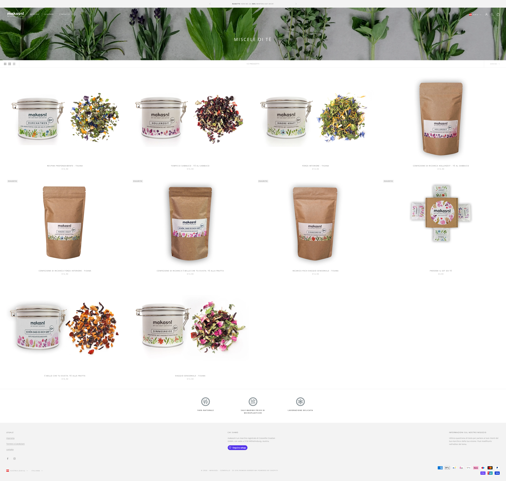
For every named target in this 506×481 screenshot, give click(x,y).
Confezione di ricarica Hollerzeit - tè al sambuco (441, 166)
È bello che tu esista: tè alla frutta (65, 376)
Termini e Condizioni (15, 444)
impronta (10, 438)
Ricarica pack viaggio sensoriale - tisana (316, 271)
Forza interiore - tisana (315, 166)
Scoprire (49, 14)
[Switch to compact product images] (14, 63)
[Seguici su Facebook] (7, 458)
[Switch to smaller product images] (9, 63)
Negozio (34, 14)
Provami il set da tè (441, 271)
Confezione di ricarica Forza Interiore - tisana (65, 271)
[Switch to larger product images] (5, 63)
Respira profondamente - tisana (65, 166)
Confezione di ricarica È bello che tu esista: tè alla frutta (190, 271)
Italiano (35, 471)
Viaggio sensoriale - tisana (190, 376)
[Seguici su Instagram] (14, 458)
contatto (64, 14)
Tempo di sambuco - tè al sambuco (190, 166)
